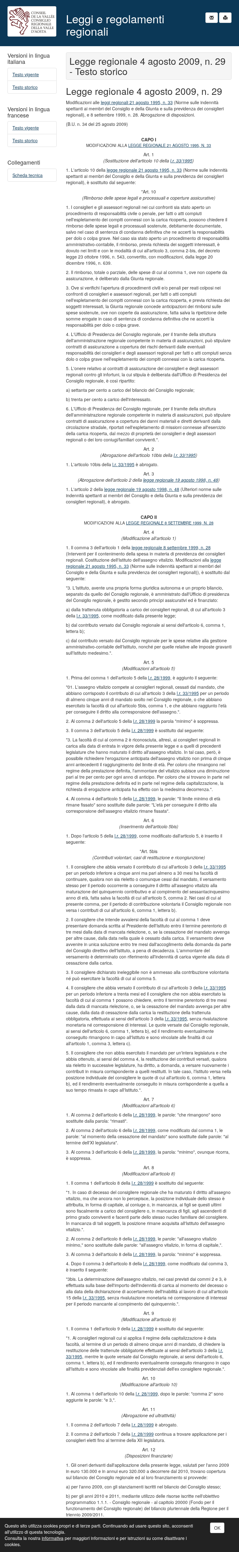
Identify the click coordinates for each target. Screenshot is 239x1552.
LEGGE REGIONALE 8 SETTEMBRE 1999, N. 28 (169, 523)
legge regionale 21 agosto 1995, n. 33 (144, 170)
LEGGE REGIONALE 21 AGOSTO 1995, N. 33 (169, 145)
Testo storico (25, 87)
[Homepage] (32, 21)
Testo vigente (25, 74)
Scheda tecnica (27, 175)
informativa (52, 1538)
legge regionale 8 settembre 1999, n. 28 (171, 547)
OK (217, 1528)
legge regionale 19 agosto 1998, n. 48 (180, 480)
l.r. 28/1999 (159, 677)
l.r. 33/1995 (181, 160)
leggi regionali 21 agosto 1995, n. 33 (137, 102)
